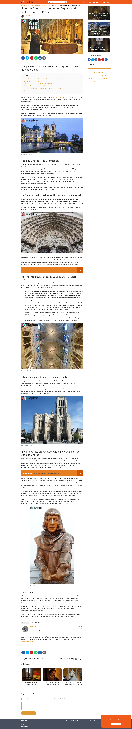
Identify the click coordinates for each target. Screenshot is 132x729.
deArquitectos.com (83, 720)
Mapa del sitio (24, 726)
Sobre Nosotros (25, 723)
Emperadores (102, 75)
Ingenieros (99, 78)
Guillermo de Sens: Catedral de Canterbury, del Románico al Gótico (70, 659)
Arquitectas (90, 73)
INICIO (83, 2)
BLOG (89, 2)
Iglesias (94, 78)
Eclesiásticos (95, 75)
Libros (105, 78)
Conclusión (27, 90)
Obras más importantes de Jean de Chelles (36, 86)
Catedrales (107, 73)
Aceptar (116, 724)
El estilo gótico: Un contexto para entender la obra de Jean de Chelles (43, 88)
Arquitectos (24, 646)
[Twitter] (81, 628)
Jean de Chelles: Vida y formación (33, 81)
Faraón (90, 78)
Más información (122, 719)
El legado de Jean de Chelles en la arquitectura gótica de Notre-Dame (43, 78)
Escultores (107, 75)
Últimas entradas (35, 622)
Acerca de (25, 622)
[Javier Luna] (25, 631)
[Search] (65, 2)
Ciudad (89, 75)
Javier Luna (27, 15)
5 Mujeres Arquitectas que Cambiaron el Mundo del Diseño (35, 659)
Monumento (95, 81)
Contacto (23, 724)
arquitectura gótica (56, 97)
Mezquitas (90, 81)
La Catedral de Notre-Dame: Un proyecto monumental (38, 83)
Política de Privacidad (94, 720)
